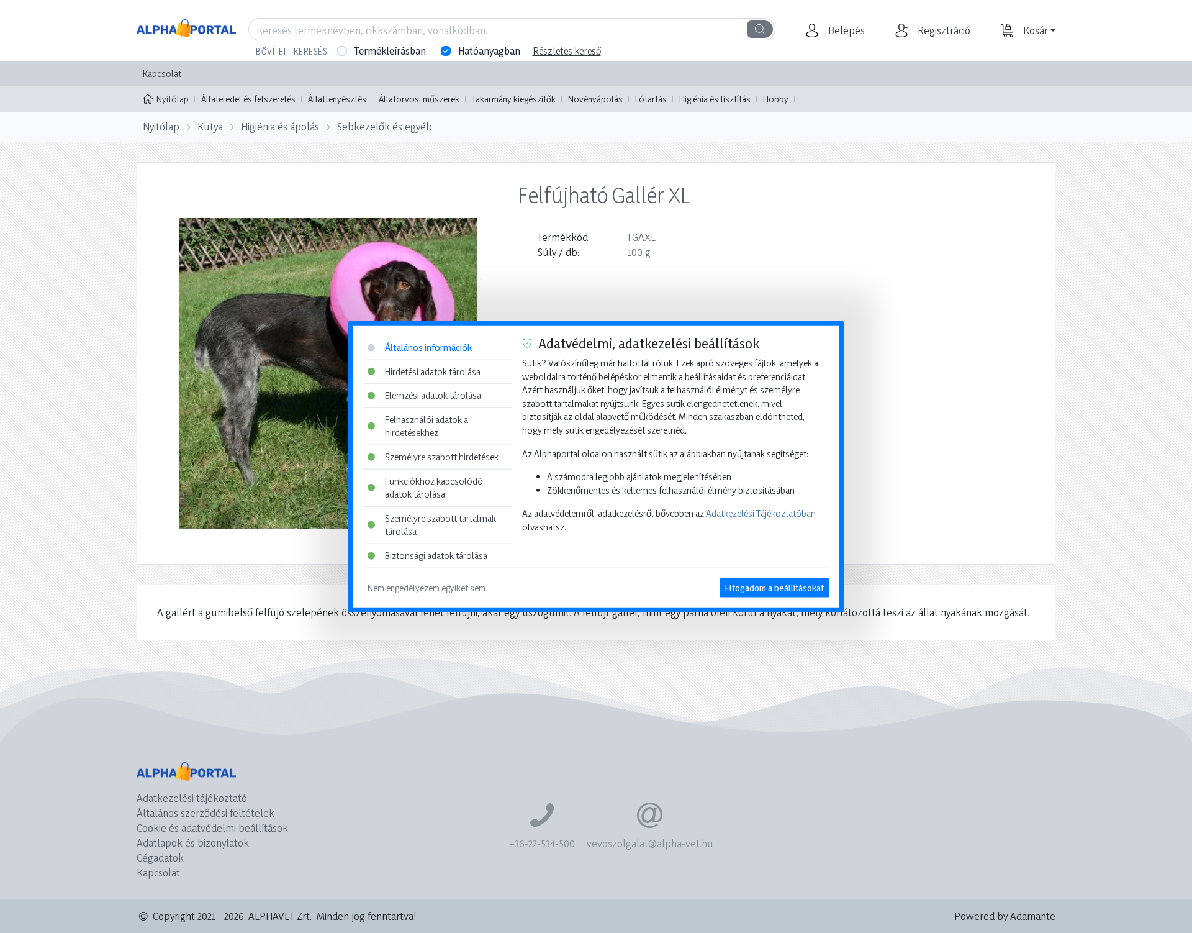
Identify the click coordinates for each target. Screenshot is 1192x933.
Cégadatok (160, 857)
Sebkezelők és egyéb (384, 126)
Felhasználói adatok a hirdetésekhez (426, 426)
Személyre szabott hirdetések (442, 457)
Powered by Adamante (1004, 915)
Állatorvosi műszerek (419, 99)
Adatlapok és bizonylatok (193, 842)
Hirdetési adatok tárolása (433, 371)
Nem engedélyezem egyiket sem (426, 587)
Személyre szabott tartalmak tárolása (440, 525)
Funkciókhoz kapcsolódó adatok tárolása (434, 487)
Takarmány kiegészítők (514, 99)
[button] (845, 30)
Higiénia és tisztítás (715, 99)
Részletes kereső (567, 51)
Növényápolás (595, 99)
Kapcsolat (162, 74)
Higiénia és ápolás (280, 126)
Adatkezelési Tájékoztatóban (761, 513)
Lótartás (651, 99)
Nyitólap (172, 99)
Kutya (210, 126)
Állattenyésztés (337, 99)
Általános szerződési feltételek (205, 812)
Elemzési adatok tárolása (433, 395)
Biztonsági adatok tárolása (436, 556)
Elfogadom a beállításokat (774, 587)
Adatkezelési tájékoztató (192, 797)
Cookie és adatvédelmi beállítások (212, 827)
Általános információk (428, 347)
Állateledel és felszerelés (248, 99)
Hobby (775, 99)
